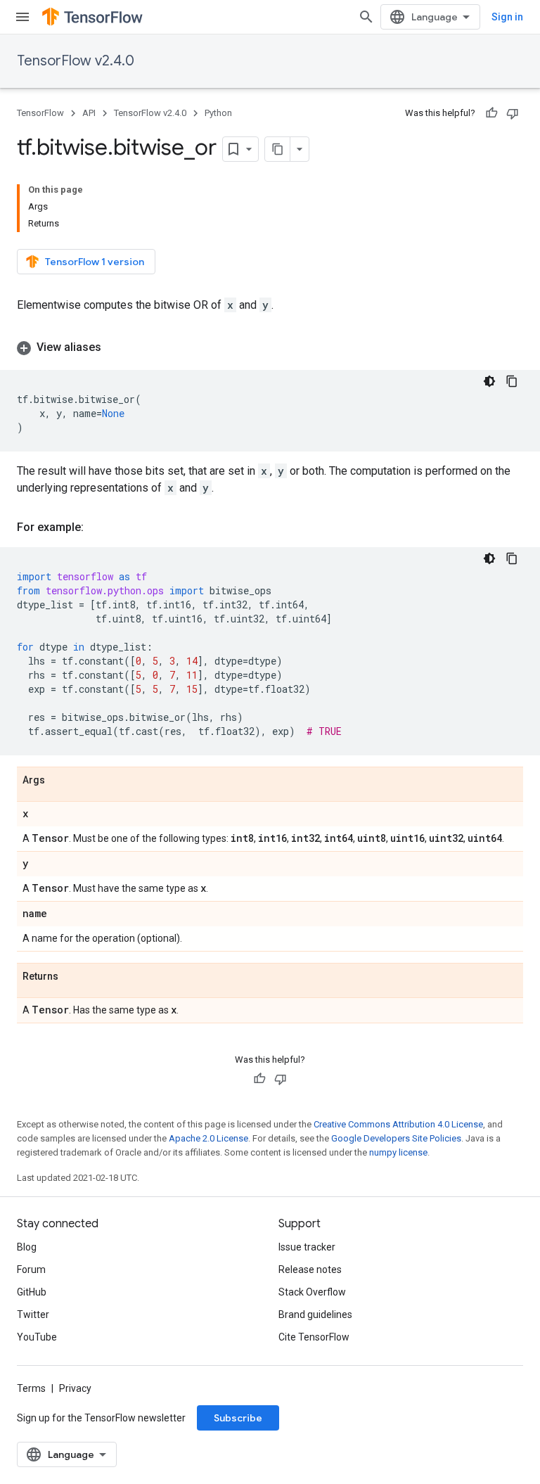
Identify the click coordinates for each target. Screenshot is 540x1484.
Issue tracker (306, 1247)
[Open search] (366, 16)
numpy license (398, 1152)
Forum (31, 1269)
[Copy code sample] (512, 381)
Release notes (310, 1269)
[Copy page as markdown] (277, 149)
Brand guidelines (315, 1314)
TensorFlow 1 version (94, 261)
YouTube (37, 1337)
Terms (31, 1388)
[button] (270, 347)
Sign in (507, 17)
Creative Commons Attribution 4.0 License (398, 1124)
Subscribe (238, 1418)
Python (218, 113)
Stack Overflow (312, 1292)
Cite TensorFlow (313, 1337)
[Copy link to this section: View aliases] (115, 347)
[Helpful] (491, 113)
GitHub (31, 1292)
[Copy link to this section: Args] (59, 780)
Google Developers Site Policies (396, 1138)
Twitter (33, 1314)
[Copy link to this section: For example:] (98, 527)
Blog (27, 1247)
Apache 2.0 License (208, 1138)
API (89, 113)
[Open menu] (22, 17)
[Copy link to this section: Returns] (72, 976)
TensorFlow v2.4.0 (75, 61)
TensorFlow (40, 113)
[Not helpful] (512, 113)
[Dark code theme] (489, 381)
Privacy (75, 1388)
